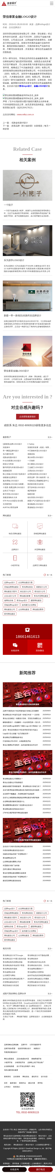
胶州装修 (16, 1163)
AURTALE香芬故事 (10, 507)
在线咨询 (14, 1169)
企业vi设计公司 (10, 596)
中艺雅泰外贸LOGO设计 (37, 451)
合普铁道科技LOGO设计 (37, 474)
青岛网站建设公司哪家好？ (13, 779)
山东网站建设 (23, 609)
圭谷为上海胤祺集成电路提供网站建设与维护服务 (21, 798)
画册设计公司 (41, 587)
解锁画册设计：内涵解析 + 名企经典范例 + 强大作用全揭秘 (23, 722)
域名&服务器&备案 (11, 1070)
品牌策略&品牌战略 (11, 1045)
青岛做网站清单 (9, 972)
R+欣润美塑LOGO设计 (12, 461)
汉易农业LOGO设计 (35, 471)
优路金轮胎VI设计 (10, 457)
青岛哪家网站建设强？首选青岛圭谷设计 (18, 805)
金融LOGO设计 (41, 86)
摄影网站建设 (36, 600)
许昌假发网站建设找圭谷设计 (13, 850)
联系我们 (16, 1087)
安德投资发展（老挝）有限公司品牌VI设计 (40, 447)
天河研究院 (7, 504)
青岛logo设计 (25, 86)
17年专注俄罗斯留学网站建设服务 (15, 813)
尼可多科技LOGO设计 (36, 487)
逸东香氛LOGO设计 (11, 481)
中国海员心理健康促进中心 (38, 481)
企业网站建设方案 (25, 582)
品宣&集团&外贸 (23, 1059)
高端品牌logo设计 (11, 605)
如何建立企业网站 (29, 605)
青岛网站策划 (27, 587)
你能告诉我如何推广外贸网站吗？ (15, 854)
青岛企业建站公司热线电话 (13, 782)
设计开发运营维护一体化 (26, 1066)
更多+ (50, 437)
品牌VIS (24, 1045)
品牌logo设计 (9, 582)
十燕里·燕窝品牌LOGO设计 (14, 487)
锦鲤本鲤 (31, 494)
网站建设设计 (19, 1145)
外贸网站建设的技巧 (11, 982)
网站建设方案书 (10, 591)
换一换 (49, 575)
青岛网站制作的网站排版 (13, 962)
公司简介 (7, 1087)
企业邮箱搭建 (9, 1066)
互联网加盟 (25, 1163)
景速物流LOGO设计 (35, 507)
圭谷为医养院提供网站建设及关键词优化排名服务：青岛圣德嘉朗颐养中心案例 (23, 790)
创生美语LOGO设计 (35, 497)
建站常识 (35, 1077)
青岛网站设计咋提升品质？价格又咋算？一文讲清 (21, 715)
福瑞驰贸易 (7, 471)
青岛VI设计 (30, 1145)
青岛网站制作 (33, 959)
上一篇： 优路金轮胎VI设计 (15, 123)
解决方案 (31, 1083)
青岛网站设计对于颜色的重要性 (40, 955)
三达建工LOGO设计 (35, 467)
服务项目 (13, 1083)
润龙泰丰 (6, 447)
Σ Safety (31, 444)
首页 (5, 1083)
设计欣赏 (44, 1077)
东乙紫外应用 (8, 454)
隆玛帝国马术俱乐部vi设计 (13, 467)
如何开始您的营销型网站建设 (39, 975)
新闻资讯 (7, 1077)
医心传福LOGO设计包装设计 (14, 474)
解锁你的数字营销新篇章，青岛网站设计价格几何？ (22, 786)
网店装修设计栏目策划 (36, 985)
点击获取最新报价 (27, 417)
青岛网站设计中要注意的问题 (14, 959)
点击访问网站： (18, 114)
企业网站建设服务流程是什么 (13, 801)
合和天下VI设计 (9, 491)
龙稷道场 (31, 454)
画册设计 (37, 1048)
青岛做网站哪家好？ (36, 969)
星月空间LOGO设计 (11, 494)
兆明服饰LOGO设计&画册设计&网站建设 (15, 484)
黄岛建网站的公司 (9, 858)
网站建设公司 (9, 609)
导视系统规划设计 (10, 1052)
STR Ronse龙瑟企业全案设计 (14, 501)
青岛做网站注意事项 (36, 972)
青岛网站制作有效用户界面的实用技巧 (15, 965)
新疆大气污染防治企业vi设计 (39, 501)
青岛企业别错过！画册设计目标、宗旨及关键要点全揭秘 (23, 718)
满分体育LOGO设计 (35, 457)
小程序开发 (8, 1062)
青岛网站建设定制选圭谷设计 (13, 809)
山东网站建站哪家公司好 (12, 862)
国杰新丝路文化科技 (36, 484)
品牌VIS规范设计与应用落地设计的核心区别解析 (21, 711)
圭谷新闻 (16, 1077)
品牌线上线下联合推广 (36, 1062)
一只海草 (31, 461)
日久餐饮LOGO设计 (35, 464)
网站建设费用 (38, 609)
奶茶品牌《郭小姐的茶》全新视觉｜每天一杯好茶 (40, 477)
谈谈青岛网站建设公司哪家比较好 (40, 979)
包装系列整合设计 (24, 1048)
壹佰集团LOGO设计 (35, 504)
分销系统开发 (20, 1062)
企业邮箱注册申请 (43, 1145)
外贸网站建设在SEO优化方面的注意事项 (40, 982)
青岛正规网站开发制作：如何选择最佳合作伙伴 (20, 745)
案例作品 (22, 1083)
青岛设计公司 (39, 591)
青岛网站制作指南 (10, 969)
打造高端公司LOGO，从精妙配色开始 (17, 741)
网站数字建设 (22, 1017)
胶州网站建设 (9, 614)
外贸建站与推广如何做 (11, 865)
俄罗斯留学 (32, 491)
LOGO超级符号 (35, 1045)
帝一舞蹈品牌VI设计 (11, 451)
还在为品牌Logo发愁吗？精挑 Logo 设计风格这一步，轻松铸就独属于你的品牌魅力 (23, 726)
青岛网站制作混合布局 (36, 962)
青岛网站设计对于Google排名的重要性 (15, 955)
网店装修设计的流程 (11, 985)
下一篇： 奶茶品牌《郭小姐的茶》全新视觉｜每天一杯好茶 (26, 127)
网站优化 (26, 1077)
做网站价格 (8, 600)
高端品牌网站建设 (11, 587)
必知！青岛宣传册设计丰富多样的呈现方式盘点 (20, 730)
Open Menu (51, 3)
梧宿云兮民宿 (8, 464)
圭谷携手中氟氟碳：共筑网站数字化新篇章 (18, 794)
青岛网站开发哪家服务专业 (13, 737)
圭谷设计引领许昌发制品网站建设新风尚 (18, 846)
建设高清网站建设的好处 (12, 881)
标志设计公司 (25, 591)
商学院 (40, 1083)
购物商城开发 (36, 1059)
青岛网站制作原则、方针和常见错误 (40, 965)
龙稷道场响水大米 (10, 497)
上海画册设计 (37, 1163)
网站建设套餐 (25, 596)
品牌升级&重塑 (9, 1048)
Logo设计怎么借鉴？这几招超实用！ (16, 734)
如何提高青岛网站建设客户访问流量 (15, 979)
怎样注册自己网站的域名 (12, 869)
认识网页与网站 (9, 975)
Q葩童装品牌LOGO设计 (12, 444)
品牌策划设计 (34, 1017)
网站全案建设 (9, 1059)
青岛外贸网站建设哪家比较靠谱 (14, 873)
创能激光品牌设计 (10, 477)
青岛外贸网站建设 (41, 596)
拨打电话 (40, 1169)
